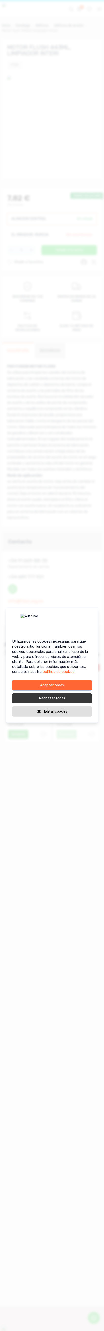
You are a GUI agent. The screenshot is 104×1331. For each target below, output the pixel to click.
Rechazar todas (52, 698)
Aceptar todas (52, 685)
